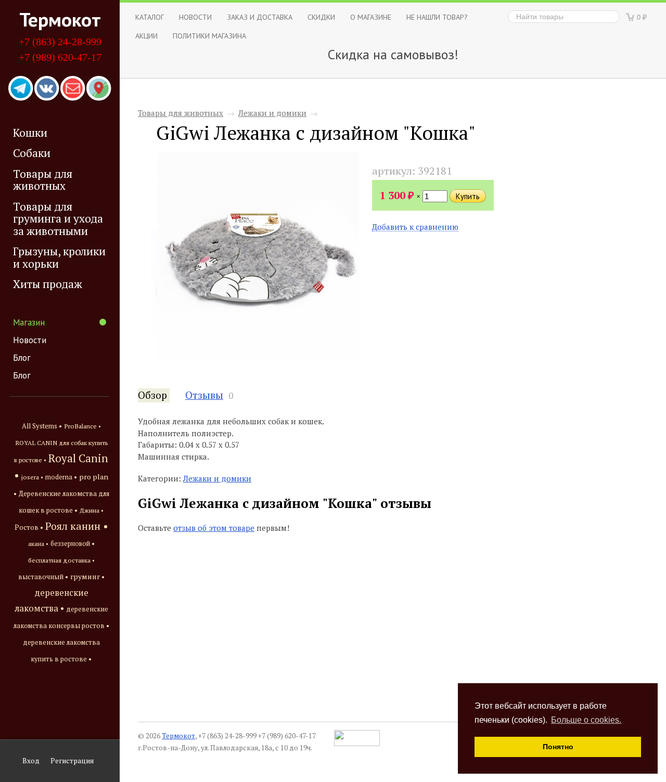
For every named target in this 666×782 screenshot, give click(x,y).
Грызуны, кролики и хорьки (59, 257)
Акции (146, 36)
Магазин (29, 322)
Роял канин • (76, 526)
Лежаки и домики (272, 113)
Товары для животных (42, 179)
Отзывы (204, 395)
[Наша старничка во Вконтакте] (47, 88)
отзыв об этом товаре (213, 528)
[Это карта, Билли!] (99, 88)
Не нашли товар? (437, 17)
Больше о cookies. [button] (586, 719)
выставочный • (43, 576)
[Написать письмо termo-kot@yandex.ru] (73, 88)
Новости (29, 340)
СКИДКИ (321, 17)
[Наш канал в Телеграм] (21, 88)
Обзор (152, 395)
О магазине (370, 17)
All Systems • (42, 426)
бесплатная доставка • (61, 560)
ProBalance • (82, 426)
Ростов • (29, 527)
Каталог (149, 17)
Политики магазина (209, 36)
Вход (31, 760)
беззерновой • (72, 543)
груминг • (87, 576)
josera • (32, 477)
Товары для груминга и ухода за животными (58, 218)
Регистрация (72, 760)
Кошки (30, 132)
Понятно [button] (558, 746)
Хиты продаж (47, 284)
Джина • (92, 510)
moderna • (61, 477)
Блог (22, 357)
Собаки (31, 153)
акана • (38, 543)
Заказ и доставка (259, 17)
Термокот (60, 19)
